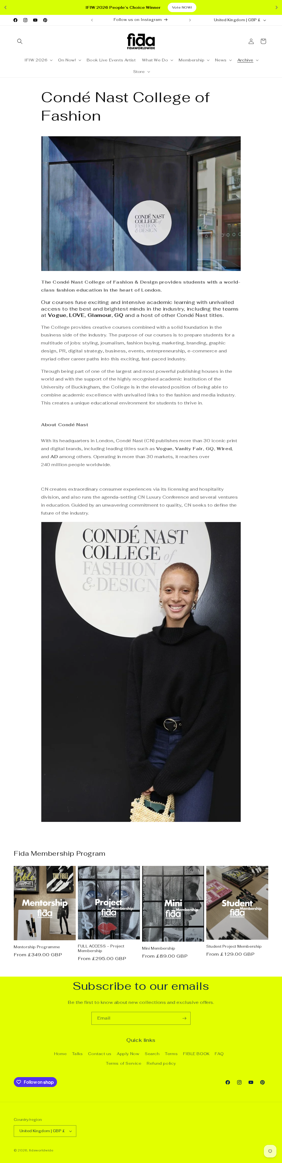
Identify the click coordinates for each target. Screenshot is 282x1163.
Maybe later (141, 618)
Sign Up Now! (141, 598)
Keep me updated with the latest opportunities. (132, 583)
